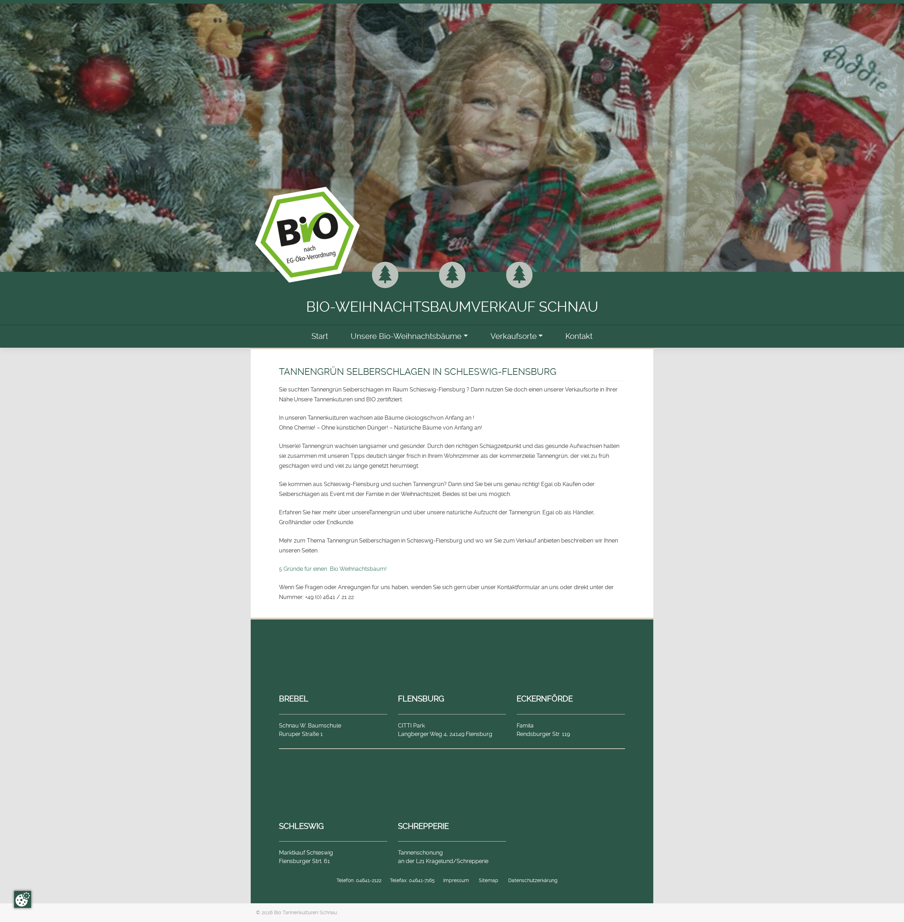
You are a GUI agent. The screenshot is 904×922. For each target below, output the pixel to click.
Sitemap (488, 880)
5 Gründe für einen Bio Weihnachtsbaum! (333, 568)
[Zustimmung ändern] (22, 899)
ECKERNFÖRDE (545, 698)
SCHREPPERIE (423, 826)
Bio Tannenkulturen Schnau (305, 912)
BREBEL (293, 698)
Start (319, 336)
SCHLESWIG (301, 826)
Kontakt (579, 336)
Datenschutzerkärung (533, 880)
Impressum (456, 880)
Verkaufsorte (513, 336)
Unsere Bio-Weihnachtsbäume (406, 336)
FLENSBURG (421, 698)
